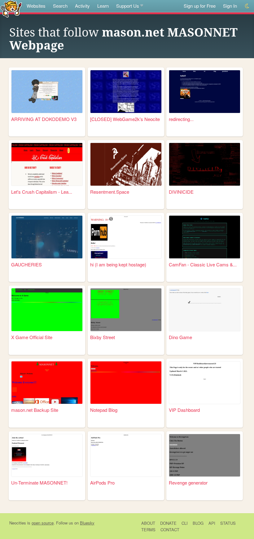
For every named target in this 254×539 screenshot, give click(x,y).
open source (43, 523)
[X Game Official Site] (47, 309)
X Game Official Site (31, 337)
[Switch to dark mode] (247, 6)
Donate (168, 523)
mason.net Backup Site (34, 410)
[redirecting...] (204, 91)
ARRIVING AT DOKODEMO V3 (44, 119)
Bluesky (87, 523)
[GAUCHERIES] (47, 237)
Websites (36, 5)
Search (60, 5)
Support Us (127, 5)
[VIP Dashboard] (204, 382)
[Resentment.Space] (126, 164)
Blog (198, 523)
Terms (148, 530)
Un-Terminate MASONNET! (39, 482)
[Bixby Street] (126, 309)
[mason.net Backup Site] (47, 382)
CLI (185, 523)
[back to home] (11, 8)
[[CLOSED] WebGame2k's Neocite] (126, 91)
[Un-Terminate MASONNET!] (47, 455)
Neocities (17, 523)
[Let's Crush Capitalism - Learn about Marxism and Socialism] (47, 164)
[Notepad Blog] (126, 382)
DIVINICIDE (181, 191)
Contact (169, 530)
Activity (82, 5)
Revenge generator (188, 482)
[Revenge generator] (204, 455)
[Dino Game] (204, 309)
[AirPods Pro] (126, 455)
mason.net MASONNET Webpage (123, 39)
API (211, 523)
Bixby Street (102, 337)
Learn (103, 5)
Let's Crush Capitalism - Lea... (41, 191)
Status (228, 523)
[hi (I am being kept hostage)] (126, 237)
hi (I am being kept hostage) (118, 264)
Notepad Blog (103, 410)
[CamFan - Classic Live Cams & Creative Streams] (204, 237)
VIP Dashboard (184, 410)
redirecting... (181, 119)
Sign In (230, 5)
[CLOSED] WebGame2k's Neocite (125, 119)
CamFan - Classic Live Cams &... (203, 264)
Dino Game (180, 337)
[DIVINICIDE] (204, 164)
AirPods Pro (102, 482)
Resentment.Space (109, 191)
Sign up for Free (200, 5)
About (148, 523)
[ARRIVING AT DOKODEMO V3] (47, 91)
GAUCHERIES (26, 264)
